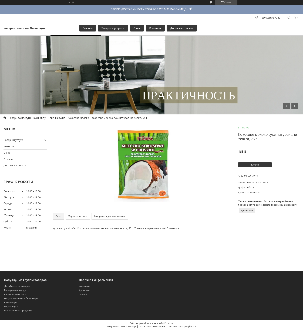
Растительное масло (15, 294)
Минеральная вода (15, 290)
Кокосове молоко (78, 118)
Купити (255, 164)
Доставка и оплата (181, 28)
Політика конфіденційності (182, 326)
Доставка (84, 290)
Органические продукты (18, 310)
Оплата (83, 294)
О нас (136, 28)
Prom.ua (168, 323)
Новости (9, 146)
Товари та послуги (19, 118)
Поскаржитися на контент (152, 326)
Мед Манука (11, 306)
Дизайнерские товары (17, 286)
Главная (88, 28)
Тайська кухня (56, 118)
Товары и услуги (111, 28)
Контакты (155, 28)
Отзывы (8, 159)
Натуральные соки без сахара (21, 298)
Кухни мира (10, 302)
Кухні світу (39, 118)
